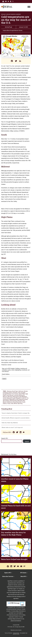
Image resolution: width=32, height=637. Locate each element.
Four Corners (15, 394)
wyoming (20, 403)
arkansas (9, 391)
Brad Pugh (9, 27)
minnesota (22, 395)
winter (15, 403)
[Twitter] (16, 61)
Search (27, 441)
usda (12, 403)
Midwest (5, 166)
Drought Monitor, (11, 14)
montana (10, 396)
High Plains (6, 217)
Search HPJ (4, 438)
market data (20, 607)
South (4, 134)
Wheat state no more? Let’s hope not (12, 427)
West (3, 258)
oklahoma (9, 402)
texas (8, 403)
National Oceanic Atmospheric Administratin (15, 400)
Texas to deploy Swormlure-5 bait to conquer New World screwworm (16, 413)
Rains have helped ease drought (14, 559)
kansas (11, 395)
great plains (22, 394)
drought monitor (7, 394)
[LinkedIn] (20, 61)
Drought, (3, 14)
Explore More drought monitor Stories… (13, 30)
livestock (16, 395)
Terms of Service (8, 633)
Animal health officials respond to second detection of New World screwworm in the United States (16, 418)
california (20, 391)
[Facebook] (12, 61)
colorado (14, 392)
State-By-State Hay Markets (10, 422)
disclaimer (18, 620)
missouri (5, 396)
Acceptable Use (23, 633)
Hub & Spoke (18, 630)
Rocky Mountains (17, 402)
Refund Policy (16, 634)
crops (19, 392)
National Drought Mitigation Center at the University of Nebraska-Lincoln (15, 398)
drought (23, 392)
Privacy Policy (16, 633)
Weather (18, 14)
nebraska (19, 400)
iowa (7, 395)
